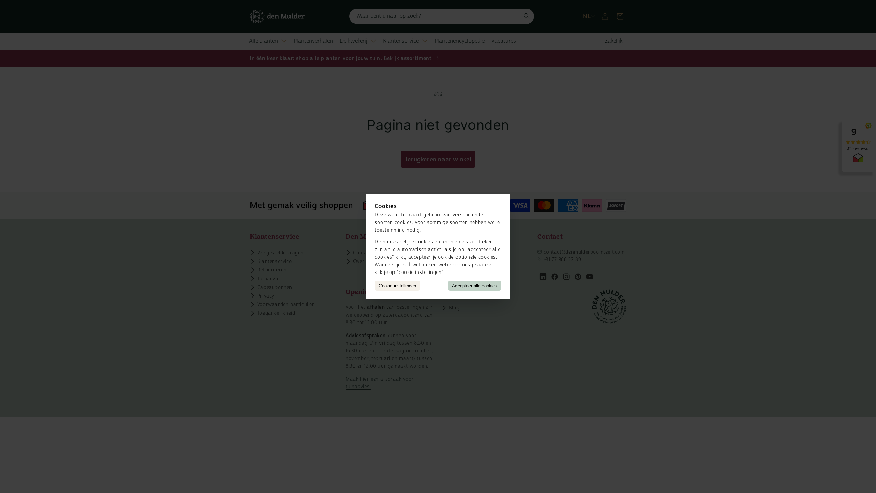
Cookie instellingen (397, 285)
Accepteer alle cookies (474, 285)
